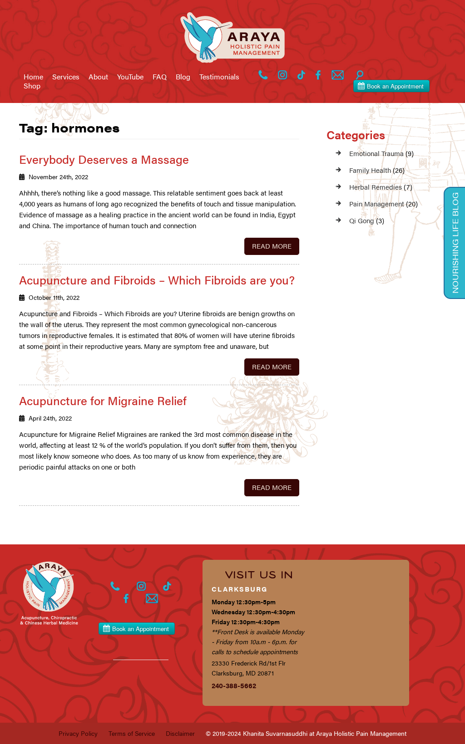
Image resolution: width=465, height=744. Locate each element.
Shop (32, 85)
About (98, 76)
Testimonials (219, 76)
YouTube (130, 76)
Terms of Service (132, 733)
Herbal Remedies (375, 186)
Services (65, 76)
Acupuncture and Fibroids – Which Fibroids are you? (157, 279)
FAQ (160, 76)
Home (33, 76)
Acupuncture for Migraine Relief (103, 400)
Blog (183, 76)
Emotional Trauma (376, 153)
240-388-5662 (234, 685)
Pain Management (376, 203)
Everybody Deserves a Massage (104, 159)
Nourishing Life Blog (455, 243)
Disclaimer (180, 733)
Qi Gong (361, 220)
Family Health (370, 170)
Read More (272, 245)
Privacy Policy (78, 733)
